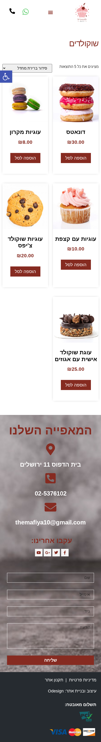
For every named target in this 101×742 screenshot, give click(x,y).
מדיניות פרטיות (82, 680)
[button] (50, 12)
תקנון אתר (54, 680)
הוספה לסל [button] (75, 158)
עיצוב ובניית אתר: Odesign (72, 691)
